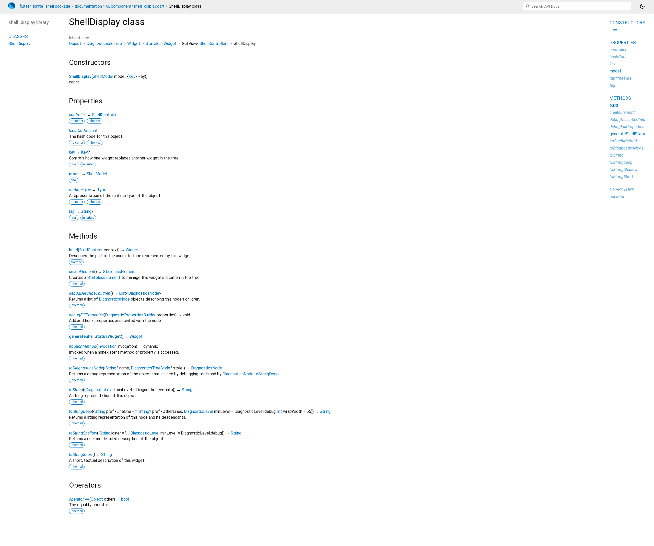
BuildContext (91, 249)
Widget (133, 43)
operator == (79, 499)
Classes (18, 36)
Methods (620, 98)
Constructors (627, 22)
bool (125, 499)
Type (101, 189)
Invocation (107, 346)
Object (75, 43)
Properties (623, 42)
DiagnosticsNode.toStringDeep (251, 373)
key (72, 152)
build (73, 249)
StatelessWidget (161, 43)
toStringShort (80, 454)
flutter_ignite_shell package (44, 6)
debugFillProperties (86, 315)
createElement (81, 271)
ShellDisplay (80, 76)
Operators (622, 189)
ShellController (213, 43)
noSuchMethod (82, 346)
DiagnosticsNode (143, 293)
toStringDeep (80, 411)
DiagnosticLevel (100, 389)
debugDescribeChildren (89, 293)
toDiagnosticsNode (86, 368)
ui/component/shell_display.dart (135, 6)
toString (76, 389)
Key (132, 76)
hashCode (78, 130)
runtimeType (80, 189)
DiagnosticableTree (104, 43)
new (613, 29)
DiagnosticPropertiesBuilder (130, 315)
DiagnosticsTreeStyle (150, 368)
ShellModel (103, 76)
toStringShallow (83, 433)
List (122, 293)
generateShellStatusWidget (95, 336)
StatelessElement (119, 271)
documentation (88, 6)
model (74, 173)
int (95, 130)
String (86, 211)
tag (72, 211)
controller (77, 114)
